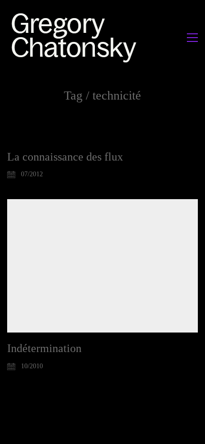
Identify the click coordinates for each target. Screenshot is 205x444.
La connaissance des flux (65, 157)
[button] (192, 37)
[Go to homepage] (76, 37)
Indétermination (44, 348)
